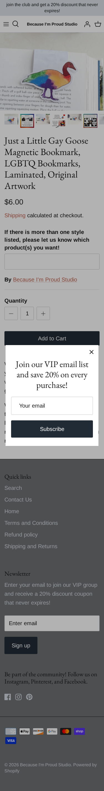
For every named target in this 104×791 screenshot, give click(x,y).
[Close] (91, 352)
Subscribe (52, 429)
